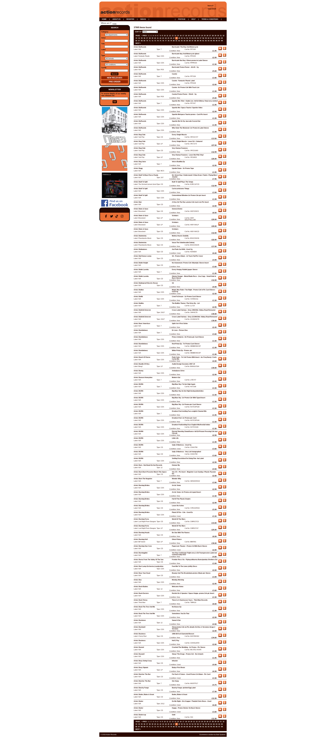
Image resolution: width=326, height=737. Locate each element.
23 (199, 36)
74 (158, 41)
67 (139, 41)
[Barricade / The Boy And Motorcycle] (224, 49)
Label (103, 50)
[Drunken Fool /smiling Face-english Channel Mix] (224, 414)
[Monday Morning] (224, 582)
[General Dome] (224, 211)
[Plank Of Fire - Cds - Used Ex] (224, 515)
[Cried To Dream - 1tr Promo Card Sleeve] (224, 299)
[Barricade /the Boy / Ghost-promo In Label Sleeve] (224, 63)
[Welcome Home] (224, 589)
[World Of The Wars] (224, 521)
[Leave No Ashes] (224, 508)
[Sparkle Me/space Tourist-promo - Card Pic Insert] (224, 117)
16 (181, 36)
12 (170, 36)
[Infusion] (224, 663)
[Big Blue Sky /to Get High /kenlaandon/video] (224, 393)
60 (208, 38)
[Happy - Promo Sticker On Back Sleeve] (224, 710)
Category (104, 32)
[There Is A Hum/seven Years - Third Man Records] (224, 602)
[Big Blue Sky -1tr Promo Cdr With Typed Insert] (224, 400)
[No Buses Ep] (224, 609)
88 (195, 41)
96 (217, 41)
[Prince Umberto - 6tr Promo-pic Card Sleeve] (224, 339)
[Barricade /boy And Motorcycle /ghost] (224, 56)
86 (190, 41)
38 (150, 38)
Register (130, 19)
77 (166, 41)
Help (193, 19)
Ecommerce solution (207, 734)
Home (104, 19)
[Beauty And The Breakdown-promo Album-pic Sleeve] (224, 575)
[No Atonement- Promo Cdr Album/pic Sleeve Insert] (224, 265)
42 (160, 38)
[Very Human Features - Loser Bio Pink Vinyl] (224, 157)
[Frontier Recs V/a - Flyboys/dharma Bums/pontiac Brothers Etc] (224, 562)
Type (103, 55)
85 (187, 41)
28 (213, 36)
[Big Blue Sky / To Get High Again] (224, 387)
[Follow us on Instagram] (122, 216)
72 (152, 41)
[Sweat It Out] (224, 623)
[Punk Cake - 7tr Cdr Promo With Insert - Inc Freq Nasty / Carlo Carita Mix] (224, 360)
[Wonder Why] (224, 481)
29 (215, 36)
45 (168, 38)
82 (179, 41)
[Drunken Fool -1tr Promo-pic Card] (224, 420)
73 (155, 41)
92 (206, 41)
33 (136, 38)
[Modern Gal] (224, 380)
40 (155, 38)
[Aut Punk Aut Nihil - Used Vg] (224, 252)
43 (163, 38)
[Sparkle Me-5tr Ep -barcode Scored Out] (224, 123)
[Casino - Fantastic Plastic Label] (224, 83)
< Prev (144, 36)
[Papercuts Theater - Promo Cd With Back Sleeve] (224, 548)
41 (158, 38)
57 (200, 38)
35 (142, 38)
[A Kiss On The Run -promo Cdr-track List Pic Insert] (224, 204)
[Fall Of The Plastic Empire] (224, 501)
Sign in (143, 19)
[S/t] (224, 285)
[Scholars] (224, 218)
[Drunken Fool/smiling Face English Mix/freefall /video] (224, 427)
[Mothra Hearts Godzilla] (224, 238)
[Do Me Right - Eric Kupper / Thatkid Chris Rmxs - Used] (224, 704)
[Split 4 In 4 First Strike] (224, 326)
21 (194, 36)
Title (103, 44)
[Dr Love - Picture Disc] (224, 333)
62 (214, 38)
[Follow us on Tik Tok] (117, 216)
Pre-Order (114, 82)
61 (211, 38)
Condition (105, 61)
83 (182, 41)
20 (191, 36)
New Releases (114, 78)
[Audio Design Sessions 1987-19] (224, 366)
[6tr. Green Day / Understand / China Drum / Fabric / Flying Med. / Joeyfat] (224, 177)
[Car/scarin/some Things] (224, 191)
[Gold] (224, 717)
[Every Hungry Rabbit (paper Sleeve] (224, 272)
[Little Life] (224, 440)
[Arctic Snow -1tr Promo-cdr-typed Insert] (224, 494)
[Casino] (224, 76)
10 (165, 36)
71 (150, 41)
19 (189, 36)
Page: (138, 36)
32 (223, 36)
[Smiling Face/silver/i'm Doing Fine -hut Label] (224, 461)
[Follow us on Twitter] (112, 216)
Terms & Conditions (209, 19)
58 (203, 38)
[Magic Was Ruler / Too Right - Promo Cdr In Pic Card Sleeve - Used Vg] (224, 292)
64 (219, 38)
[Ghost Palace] (224, 542)
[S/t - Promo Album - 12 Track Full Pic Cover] (224, 258)
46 (171, 38)
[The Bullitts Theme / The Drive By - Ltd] (224, 306)
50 (182, 38)
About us (116, 19)
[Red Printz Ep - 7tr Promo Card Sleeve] (224, 346)
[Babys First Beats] (224, 670)
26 (207, 36)
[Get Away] (224, 683)
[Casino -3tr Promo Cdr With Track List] (224, 90)
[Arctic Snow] (224, 488)
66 (136, 41)
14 (175, 36)
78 (168, 41)
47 (174, 38)
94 (211, 41)
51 (184, 38)
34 (139, 38)
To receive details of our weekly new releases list (113, 94)
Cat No (103, 68)
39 (152, 38)
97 (219, 41)
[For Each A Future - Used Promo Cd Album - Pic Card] (224, 677)
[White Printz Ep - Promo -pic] (224, 353)
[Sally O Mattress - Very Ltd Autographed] (224, 454)
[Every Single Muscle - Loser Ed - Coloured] (224, 144)
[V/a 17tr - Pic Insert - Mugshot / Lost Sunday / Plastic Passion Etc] (224, 474)
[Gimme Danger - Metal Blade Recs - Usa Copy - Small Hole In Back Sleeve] (224, 279)
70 (147, 41)
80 (174, 41)
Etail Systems (220, 734)
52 (187, 38)
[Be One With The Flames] (224, 535)
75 (160, 41)
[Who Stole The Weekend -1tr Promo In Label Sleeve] (224, 130)
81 (176, 41)
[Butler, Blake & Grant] (224, 697)
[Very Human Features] (224, 150)
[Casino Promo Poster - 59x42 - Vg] (224, 96)
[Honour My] (224, 467)
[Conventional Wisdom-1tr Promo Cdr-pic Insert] (224, 198)
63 (217, 38)
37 (147, 38)
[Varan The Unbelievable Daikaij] (224, 245)
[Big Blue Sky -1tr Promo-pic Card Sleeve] (224, 407)
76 (163, 41)
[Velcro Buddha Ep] (224, 164)
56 (198, 38)
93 (208, 41)
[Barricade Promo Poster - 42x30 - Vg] (224, 70)
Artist (103, 38)
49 (179, 38)
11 (167, 36)
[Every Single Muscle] (224, 137)
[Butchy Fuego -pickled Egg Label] (224, 690)
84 (184, 41)
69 (144, 41)
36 (144, 38)
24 (202, 36)
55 (195, 38)
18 (186, 36)
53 (190, 38)
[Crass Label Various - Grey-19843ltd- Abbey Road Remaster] (224, 312)
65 (222, 38)
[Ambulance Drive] (224, 373)
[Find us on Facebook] (106, 216)
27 (210, 36)
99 (222, 41)
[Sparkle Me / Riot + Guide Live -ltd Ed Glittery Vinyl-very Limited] (224, 103)
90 (200, 41)
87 (192, 41)
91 (203, 41)
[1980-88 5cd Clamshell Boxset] (224, 636)
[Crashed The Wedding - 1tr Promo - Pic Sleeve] (224, 650)
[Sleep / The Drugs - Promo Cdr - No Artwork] (224, 656)
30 (218, 36)
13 (173, 36)
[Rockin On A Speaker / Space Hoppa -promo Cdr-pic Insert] (224, 596)
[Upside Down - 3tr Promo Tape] (224, 171)
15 (178, 36)
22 (197, 36)
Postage (181, 19)
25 (205, 36)
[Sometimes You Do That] (224, 616)
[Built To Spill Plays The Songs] (224, 184)
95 (214, 41)
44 (166, 38)
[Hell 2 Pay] (224, 643)
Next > (138, 43)
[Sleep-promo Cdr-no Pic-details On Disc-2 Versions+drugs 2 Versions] (224, 629)
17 (183, 36)
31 (221, 36)
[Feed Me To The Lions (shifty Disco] (224, 569)
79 (171, 41)
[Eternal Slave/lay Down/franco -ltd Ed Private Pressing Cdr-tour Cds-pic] (224, 434)
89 (198, 41)
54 (192, 38)
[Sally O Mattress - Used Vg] (224, 447)
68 (142, 41)
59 (206, 38)
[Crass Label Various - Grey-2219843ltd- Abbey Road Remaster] (224, 319)
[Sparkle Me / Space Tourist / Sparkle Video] (224, 110)
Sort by (138, 32)
